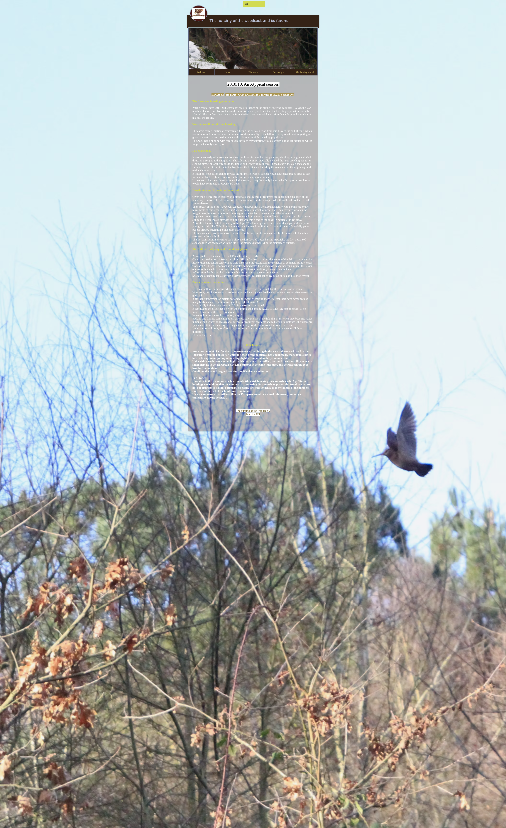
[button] (227, 72)
